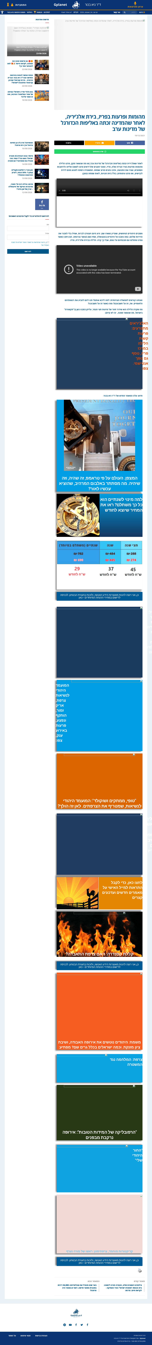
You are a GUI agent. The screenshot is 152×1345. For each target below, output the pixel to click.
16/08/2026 (27, 148)
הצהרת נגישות (41, 1335)
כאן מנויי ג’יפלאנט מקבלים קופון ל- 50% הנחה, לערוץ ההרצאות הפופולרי (22, 172)
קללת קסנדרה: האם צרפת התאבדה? (99, 954)
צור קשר (116, 12)
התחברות (20, 5)
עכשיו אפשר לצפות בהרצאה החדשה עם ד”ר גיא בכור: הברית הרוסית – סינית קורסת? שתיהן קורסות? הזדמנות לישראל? (20, 79)
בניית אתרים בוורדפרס (124, 1341)
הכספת (38, 12)
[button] (99, 596)
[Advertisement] (28, 121)
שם (48, 224)
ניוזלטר (29, 12)
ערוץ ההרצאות (135, 5)
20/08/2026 (27, 86)
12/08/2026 (27, 192)
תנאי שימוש (26, 1335)
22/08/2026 (27, 69)
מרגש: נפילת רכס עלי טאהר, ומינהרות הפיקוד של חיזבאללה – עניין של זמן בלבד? (20, 186)
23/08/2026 (41, 53)
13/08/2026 (27, 178)
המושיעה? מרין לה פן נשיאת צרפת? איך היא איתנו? (21, 143)
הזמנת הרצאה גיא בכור (16, 12)
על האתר (12, 1335)
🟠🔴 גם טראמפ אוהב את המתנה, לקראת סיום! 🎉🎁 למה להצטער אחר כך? (20, 63)
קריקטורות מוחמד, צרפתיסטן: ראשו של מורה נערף (99, 1251)
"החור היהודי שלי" (137, 1155)
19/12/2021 (140, 135)
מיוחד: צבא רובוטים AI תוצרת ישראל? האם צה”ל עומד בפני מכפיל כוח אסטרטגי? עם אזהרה (20, 158)
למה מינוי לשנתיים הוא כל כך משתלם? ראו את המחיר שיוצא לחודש (121, 505)
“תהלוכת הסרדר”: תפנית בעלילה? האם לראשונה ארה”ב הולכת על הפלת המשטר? (30, 48)
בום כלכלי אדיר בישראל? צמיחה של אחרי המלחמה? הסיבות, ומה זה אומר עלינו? (20, 94)
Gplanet (142, 1338)
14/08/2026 (27, 164)
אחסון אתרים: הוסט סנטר (138, 1341)
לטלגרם (47, 12)
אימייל (47, 233)
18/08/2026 (27, 100)
